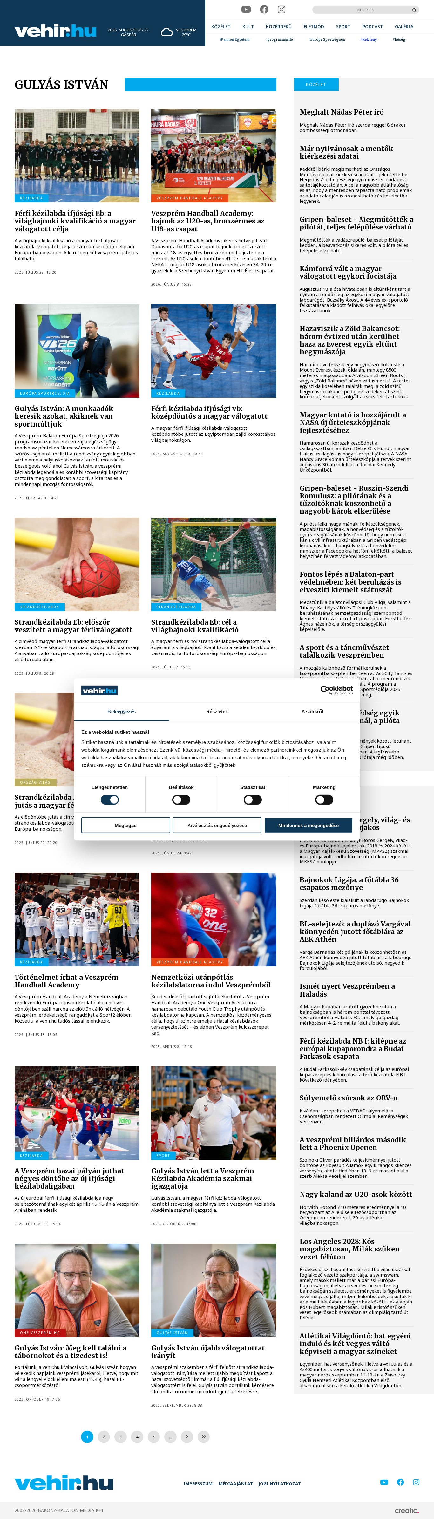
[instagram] (281, 10)
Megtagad (126, 825)
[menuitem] (220, 26)
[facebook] (264, 10)
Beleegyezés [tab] (121, 711)
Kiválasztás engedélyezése (217, 825)
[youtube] (246, 10)
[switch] (181, 800)
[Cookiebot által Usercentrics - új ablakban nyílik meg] (325, 690)
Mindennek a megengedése (308, 825)
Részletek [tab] (217, 711)
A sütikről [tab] (312, 711)
